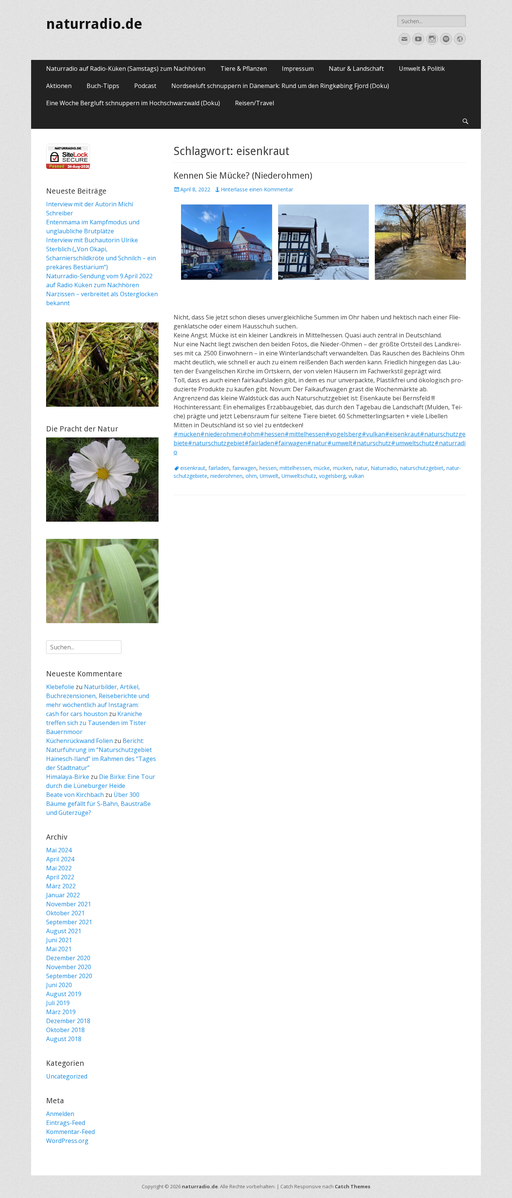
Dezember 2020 (68, 958)
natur (361, 467)
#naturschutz (371, 443)
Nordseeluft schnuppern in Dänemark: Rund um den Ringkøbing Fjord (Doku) (280, 86)
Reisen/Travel (254, 103)
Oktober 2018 (65, 1030)
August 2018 (63, 1039)
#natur (317, 443)
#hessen (272, 434)
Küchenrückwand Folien (79, 741)
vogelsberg (332, 475)
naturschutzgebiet (421, 467)
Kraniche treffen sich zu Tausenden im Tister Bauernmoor (96, 723)
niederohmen (226, 475)
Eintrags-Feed (65, 1123)
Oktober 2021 (65, 913)
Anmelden (60, 1114)
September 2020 (69, 976)
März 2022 (61, 886)
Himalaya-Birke (67, 777)
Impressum (298, 68)
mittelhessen (295, 467)
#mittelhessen (304, 434)
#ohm (251, 434)
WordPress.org (67, 1141)
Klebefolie (60, 687)
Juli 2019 (58, 1003)
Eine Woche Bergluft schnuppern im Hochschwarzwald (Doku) (133, 103)
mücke (322, 467)
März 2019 (61, 1012)
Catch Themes (352, 1186)
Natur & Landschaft (356, 68)
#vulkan (373, 434)
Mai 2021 (59, 949)
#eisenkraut (402, 434)
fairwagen (244, 467)
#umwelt (339, 443)
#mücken (187, 434)
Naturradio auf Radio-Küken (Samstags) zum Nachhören (125, 68)
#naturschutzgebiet (216, 443)
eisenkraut (192, 467)
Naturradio (384, 467)
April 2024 (60, 859)
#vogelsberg (343, 434)
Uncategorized (66, 1076)
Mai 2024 (59, 850)
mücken (342, 467)
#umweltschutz (412, 443)
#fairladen (259, 443)
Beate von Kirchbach (75, 795)
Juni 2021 (59, 940)
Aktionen (59, 86)
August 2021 (63, 931)
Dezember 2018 (68, 1021)
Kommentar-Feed (70, 1132)
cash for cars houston (77, 714)
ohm (251, 475)
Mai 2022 (59, 868)
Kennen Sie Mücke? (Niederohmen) (243, 175)
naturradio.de (94, 24)
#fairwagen (290, 443)
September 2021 (69, 922)
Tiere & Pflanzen (243, 68)
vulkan (356, 475)
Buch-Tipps (103, 86)
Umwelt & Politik (422, 68)
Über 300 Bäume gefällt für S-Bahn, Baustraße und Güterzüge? (98, 804)
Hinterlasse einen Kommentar (257, 189)
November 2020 (68, 967)
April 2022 (60, 877)
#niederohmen (221, 434)
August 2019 (63, 994)
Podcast (145, 86)
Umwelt (269, 475)
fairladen (218, 467)
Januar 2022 (63, 895)
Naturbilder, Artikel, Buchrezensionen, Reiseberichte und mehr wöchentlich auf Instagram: (97, 696)
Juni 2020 (59, 985)
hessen (268, 467)
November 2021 (68, 904)
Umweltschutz (298, 475)
